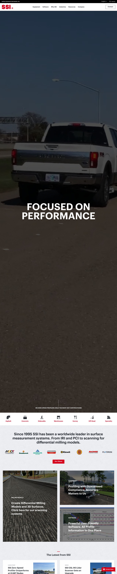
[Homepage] (7, 7)
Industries (62, 7)
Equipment (36, 7)
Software (46, 7)
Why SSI (54, 7)
